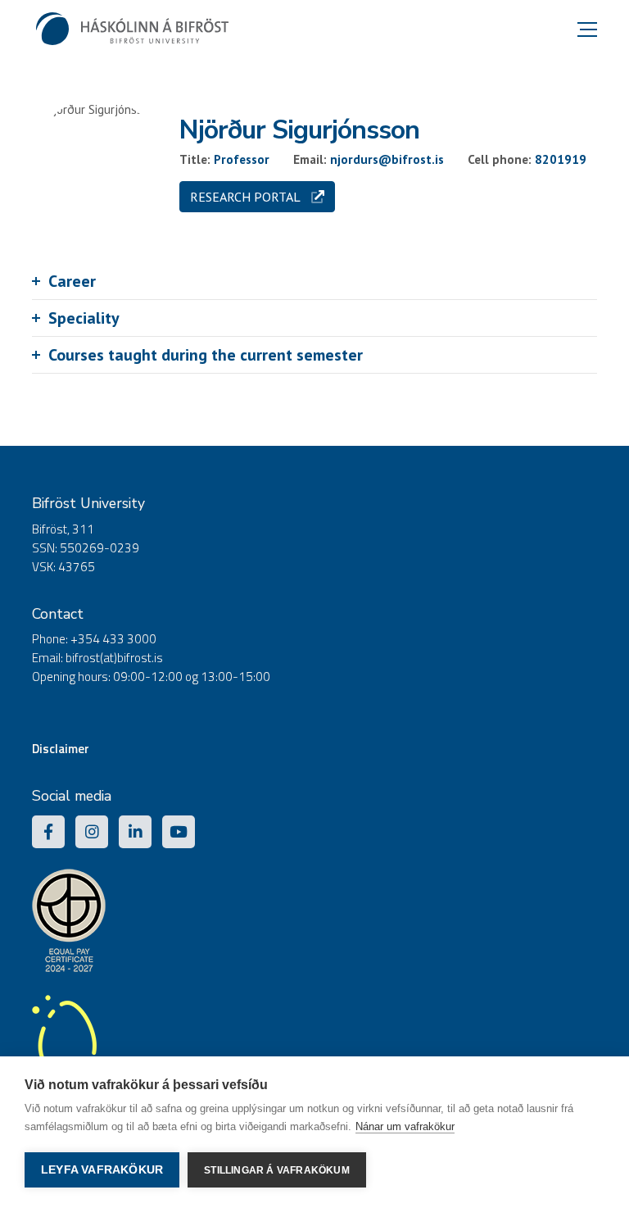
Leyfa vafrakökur (102, 1170)
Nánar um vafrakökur (405, 1126)
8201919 (560, 159)
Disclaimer (60, 748)
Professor (241, 159)
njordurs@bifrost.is (387, 159)
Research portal (246, 196)
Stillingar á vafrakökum (277, 1170)
